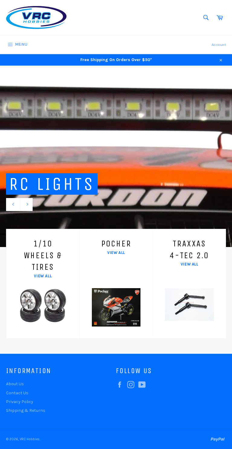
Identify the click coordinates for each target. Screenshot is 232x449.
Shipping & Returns (25, 410)
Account (218, 44)
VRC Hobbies (30, 439)
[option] (116, 156)
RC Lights (52, 184)
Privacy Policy (19, 401)
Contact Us (17, 392)
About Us (15, 383)
